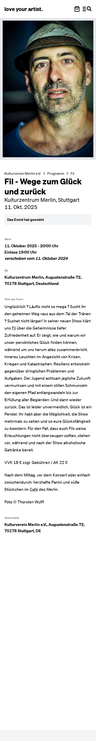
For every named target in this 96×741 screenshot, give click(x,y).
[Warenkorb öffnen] (77, 9)
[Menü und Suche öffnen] (87, 9)
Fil (72, 173)
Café (34, 489)
